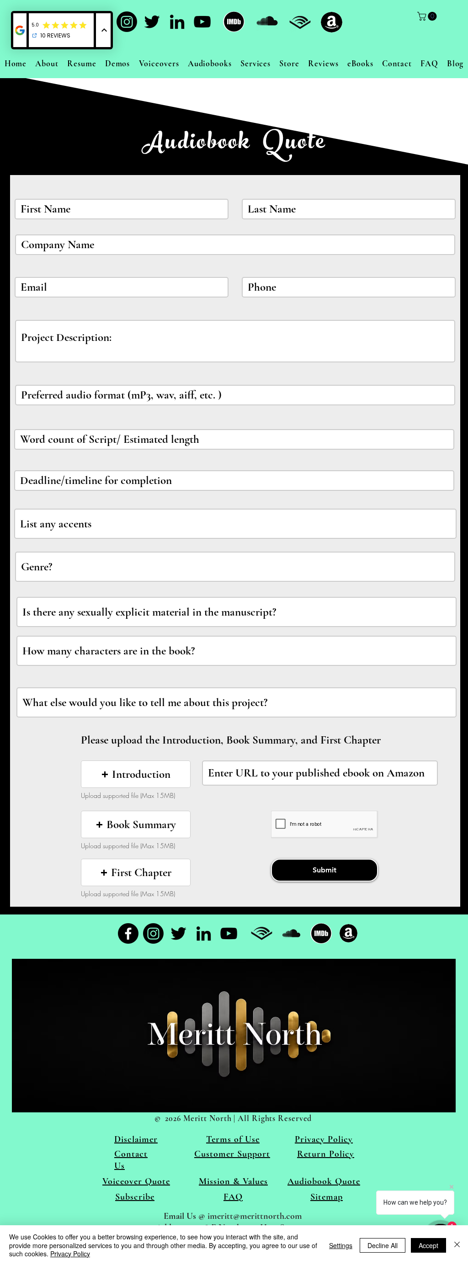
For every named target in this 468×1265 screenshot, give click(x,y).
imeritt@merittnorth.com (254, 1216)
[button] (136, 774)
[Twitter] (152, 21)
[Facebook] (128, 933)
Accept (428, 1245)
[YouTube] (202, 21)
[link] (428, 16)
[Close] (457, 1245)
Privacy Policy (70, 1253)
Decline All (382, 1245)
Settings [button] (340, 1245)
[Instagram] (127, 21)
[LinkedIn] (177, 21)
